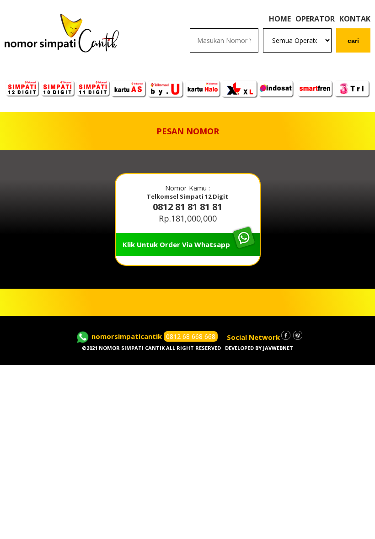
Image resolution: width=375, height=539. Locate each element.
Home (280, 19)
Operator (315, 19)
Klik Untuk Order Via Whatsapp (176, 244)
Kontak (354, 19)
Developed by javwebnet (259, 347)
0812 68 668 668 (190, 336)
